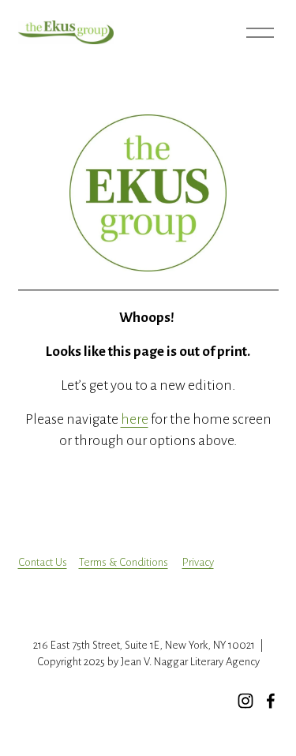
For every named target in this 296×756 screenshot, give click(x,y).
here (134, 419)
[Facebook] (271, 701)
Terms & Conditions (123, 562)
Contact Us (42, 562)
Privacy (198, 562)
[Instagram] (245, 701)
